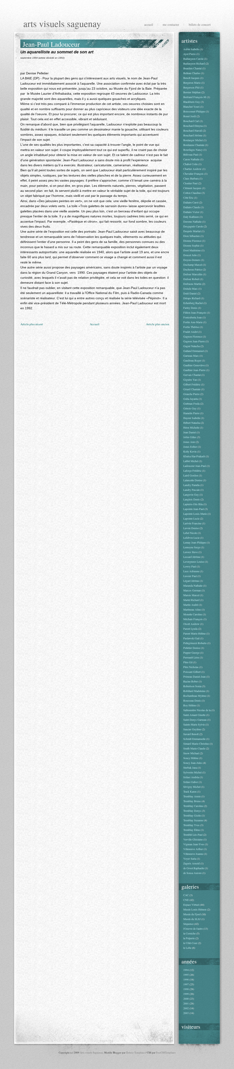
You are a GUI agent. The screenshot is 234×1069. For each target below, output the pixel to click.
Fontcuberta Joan (192, 317)
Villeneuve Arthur (193, 849)
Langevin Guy (191, 494)
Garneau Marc (191, 355)
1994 (186, 970)
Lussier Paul (190, 576)
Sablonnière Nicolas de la (197, 710)
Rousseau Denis (192, 700)
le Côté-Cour (190, 943)
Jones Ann (189, 442)
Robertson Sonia (192, 686)
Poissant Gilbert (192, 672)
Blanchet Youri (191, 106)
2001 (186, 1003)
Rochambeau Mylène (194, 695)
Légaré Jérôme (191, 581)
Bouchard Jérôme (192, 135)
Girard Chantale (191, 389)
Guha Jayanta (190, 399)
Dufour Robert (191, 279)
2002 (186, 1008)
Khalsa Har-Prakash (194, 456)
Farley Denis (190, 308)
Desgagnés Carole (193, 226)
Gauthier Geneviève (194, 365)
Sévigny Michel (191, 786)
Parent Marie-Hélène (194, 633)
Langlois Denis (191, 499)
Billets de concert (200, 24)
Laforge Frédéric (192, 470)
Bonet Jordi (189, 116)
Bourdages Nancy (193, 149)
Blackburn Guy (191, 102)
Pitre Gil (187, 662)
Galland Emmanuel (193, 351)
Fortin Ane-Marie (192, 322)
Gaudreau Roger (192, 360)
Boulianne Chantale (193, 145)
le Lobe (187, 947)
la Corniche (189, 933)
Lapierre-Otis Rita (193, 504)
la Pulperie (189, 938)
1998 (186, 989)
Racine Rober (190, 681)
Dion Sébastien (191, 236)
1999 (186, 994)
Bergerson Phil (191, 87)
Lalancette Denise (192, 480)
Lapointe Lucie (191, 518)
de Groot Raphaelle (193, 868)
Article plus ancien (157, 324)
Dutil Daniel (190, 293)
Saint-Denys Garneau (195, 719)
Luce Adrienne (191, 571)
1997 (186, 984)
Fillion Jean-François (194, 312)
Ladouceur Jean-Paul (194, 466)
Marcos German (192, 590)
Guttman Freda (191, 403)
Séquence (188, 924)
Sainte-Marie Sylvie (194, 724)
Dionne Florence (192, 240)
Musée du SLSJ (192, 919)
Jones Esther (190, 446)
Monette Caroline (192, 614)
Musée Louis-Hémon (194, 909)
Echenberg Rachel (193, 303)
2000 (186, 998)
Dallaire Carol (190, 202)
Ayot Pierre (189, 54)
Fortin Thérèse (191, 327)
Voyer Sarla (189, 858)
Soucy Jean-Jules (192, 763)
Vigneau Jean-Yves (193, 844)
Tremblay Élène (191, 830)
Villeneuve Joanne (193, 854)
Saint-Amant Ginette (194, 715)
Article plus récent (31, 324)
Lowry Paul (189, 566)
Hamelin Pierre (191, 413)
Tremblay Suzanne (193, 820)
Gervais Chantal (192, 375)
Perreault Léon (191, 657)
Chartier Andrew (192, 169)
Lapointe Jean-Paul (193, 509)
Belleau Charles (191, 73)
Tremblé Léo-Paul (192, 834)
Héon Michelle (191, 427)
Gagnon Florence (192, 336)
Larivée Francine (192, 523)
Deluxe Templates (135, 1052)
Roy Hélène (189, 705)
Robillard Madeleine (194, 691)
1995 (186, 974)
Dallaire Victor (191, 212)
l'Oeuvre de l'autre (193, 928)
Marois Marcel (191, 595)
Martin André (190, 604)
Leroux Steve (190, 552)
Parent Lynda (190, 628)
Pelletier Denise (191, 648)
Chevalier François (193, 173)
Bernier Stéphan (192, 92)
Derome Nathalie (192, 221)
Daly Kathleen (191, 216)
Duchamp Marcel (192, 264)
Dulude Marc (190, 288)
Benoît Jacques (191, 78)
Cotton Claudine (192, 193)
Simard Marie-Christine (196, 743)
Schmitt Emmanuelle (194, 739)
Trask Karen (190, 791)
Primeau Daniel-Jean (194, 676)
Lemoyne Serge (191, 547)
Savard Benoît (191, 734)
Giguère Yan (190, 379)
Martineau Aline (192, 609)
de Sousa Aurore (192, 873)
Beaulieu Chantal (192, 68)
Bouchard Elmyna (193, 125)
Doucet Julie (190, 255)
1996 (186, 979)
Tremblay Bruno (192, 801)
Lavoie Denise (191, 528)
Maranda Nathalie (192, 585)
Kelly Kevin (190, 451)
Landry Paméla (191, 485)
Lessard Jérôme (191, 557)
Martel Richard (191, 600)
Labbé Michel (190, 461)
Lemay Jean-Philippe (194, 542)
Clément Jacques (192, 188)
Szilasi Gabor (190, 782)
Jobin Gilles (189, 437)
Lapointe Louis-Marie (195, 513)
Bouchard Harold (192, 130)
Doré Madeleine (192, 250)
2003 (186, 1013)
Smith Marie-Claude (194, 748)
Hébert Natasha (191, 422)
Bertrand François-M (194, 97)
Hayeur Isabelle (191, 418)
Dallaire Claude (191, 207)
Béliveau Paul (190, 154)
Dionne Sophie (191, 245)
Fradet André (190, 331)
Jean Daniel (189, 432)
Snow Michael (191, 753)
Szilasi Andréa (191, 777)
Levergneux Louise (193, 561)
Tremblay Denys (192, 810)
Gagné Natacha (191, 346)
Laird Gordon (190, 475)
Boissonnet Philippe (194, 111)
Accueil (148, 24)
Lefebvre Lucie (191, 537)
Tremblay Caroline (193, 806)
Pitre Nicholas (191, 667)
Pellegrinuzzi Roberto (195, 643)
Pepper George (191, 652)
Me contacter (171, 24)
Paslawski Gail (191, 638)
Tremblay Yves (191, 825)
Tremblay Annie (192, 796)
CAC (186, 895)
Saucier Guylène (192, 729)
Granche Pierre (191, 394)
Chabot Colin (190, 164)
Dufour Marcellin (192, 274)
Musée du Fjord (192, 914)
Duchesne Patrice (192, 269)
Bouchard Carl (191, 121)
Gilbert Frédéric (191, 384)
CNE (186, 900)
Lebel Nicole (190, 533)
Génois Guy (190, 408)
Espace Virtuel (191, 904)
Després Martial (192, 231)
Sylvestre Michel (192, 772)
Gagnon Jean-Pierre (194, 341)
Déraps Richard (191, 298)
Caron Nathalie (191, 159)
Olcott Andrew (191, 624)
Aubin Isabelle (191, 49)
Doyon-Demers (191, 260)
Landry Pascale (191, 490)
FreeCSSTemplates (166, 1052)
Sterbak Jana (190, 767)
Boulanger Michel (193, 140)
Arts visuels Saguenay (62, 23)
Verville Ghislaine (193, 839)
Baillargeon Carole (193, 58)
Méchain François (193, 619)
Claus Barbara (191, 178)
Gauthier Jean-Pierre (194, 370)
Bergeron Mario (192, 82)
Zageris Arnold (191, 863)
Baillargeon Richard (194, 63)
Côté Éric (188, 197)
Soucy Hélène (190, 758)
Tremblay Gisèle (192, 815)
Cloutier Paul (190, 183)
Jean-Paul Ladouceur (51, 44)
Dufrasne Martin (192, 284)
